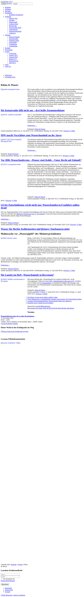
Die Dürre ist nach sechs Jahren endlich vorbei (42, 297)
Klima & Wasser (14, 37)
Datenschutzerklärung (8, 581)
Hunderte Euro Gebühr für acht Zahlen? (40, 303)
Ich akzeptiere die (8, 580)
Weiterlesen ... (32, 125)
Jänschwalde (13, 22)
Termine (7, 48)
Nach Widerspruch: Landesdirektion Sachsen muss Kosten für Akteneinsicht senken (54, 299)
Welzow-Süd (13, 18)
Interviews (12, 63)
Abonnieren (5, 584)
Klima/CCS (13, 59)
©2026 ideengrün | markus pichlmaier (13, 595)
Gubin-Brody (13, 29)
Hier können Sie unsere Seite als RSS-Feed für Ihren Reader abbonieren (50, 308)
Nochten (12, 20)
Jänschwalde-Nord (15, 28)
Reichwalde (13, 26)
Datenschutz (9, 590)
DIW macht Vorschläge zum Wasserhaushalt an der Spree (31, 135)
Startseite (8, 7)
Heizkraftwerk (13, 61)
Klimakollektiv (46, 283)
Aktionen (8, 9)
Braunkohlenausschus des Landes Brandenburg (17, 316)
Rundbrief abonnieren (16, 15)
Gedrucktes (12, 53)
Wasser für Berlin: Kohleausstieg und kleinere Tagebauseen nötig (35, 229)
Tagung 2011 (13, 55)
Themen (7, 35)
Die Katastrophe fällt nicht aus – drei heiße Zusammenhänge (33, 110)
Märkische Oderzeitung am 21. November (30, 214)
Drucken (67, 131)
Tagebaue (8, 16)
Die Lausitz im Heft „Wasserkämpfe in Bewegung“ (27, 275)
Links (7, 64)
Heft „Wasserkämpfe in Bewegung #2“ (62, 281)
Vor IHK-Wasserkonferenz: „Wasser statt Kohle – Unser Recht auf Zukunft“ (41, 160)
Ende (48, 306)
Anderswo (12, 33)
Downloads (8, 50)
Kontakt (7, 592)
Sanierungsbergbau (15, 31)
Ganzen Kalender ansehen (9, 323)
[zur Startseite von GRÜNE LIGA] (7, 2)
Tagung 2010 (13, 57)
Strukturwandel (14, 40)
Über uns (8, 66)
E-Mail (72, 131)
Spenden (8, 11)
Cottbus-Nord (13, 24)
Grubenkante (13, 46)
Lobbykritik (13, 42)
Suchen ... (10, 4)
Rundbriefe (8, 13)
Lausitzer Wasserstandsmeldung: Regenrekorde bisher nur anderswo (49, 301)
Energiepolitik (13, 39)
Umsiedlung (13, 44)
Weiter (45, 306)
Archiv (7, 52)
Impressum (8, 588)
